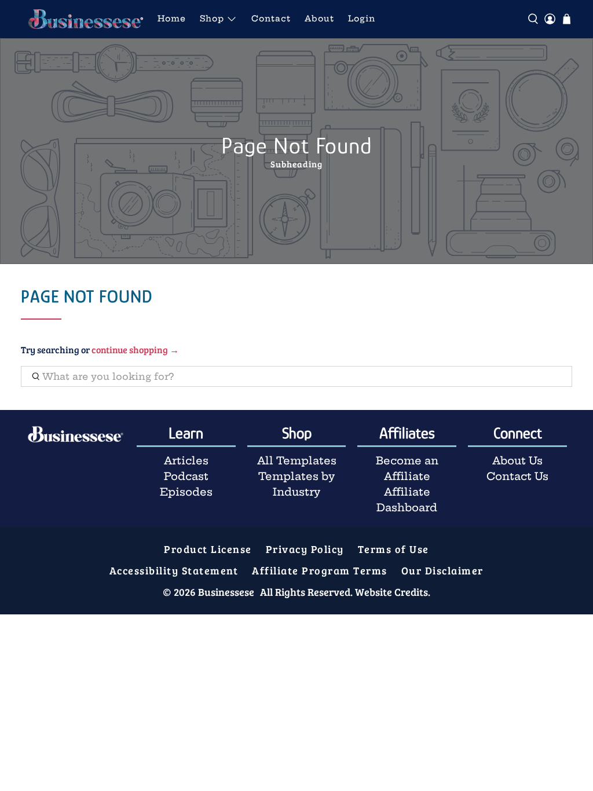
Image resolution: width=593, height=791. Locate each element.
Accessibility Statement (174, 570)
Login (361, 18)
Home (172, 18)
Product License (208, 549)
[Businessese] (86, 19)
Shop (212, 18)
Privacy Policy (305, 549)
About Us (517, 460)
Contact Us (517, 476)
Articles (186, 460)
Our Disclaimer (442, 570)
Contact (271, 18)
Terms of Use (393, 549)
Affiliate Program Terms (319, 570)
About (319, 18)
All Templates (296, 460)
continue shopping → (135, 349)
